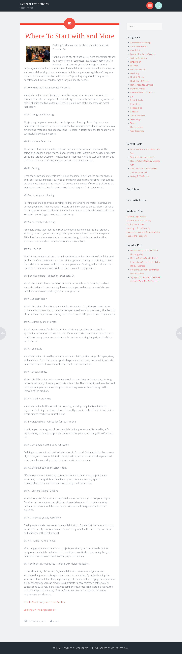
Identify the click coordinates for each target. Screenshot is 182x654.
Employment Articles (135, 224)
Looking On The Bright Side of (39, 609)
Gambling (134, 73)
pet (131, 96)
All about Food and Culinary (139, 220)
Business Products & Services (142, 54)
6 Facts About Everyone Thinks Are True (45, 602)
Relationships (136, 108)
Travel (133, 123)
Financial (134, 65)
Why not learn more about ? (142, 157)
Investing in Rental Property (138, 228)
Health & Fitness (137, 77)
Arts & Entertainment (139, 46)
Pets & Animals (136, 100)
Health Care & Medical (139, 81)
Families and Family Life (137, 235)
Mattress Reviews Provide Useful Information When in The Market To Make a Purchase (145, 262)
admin (56, 621)
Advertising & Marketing (140, 42)
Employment (135, 61)
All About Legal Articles (136, 216)
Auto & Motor (136, 50)
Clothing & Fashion (138, 58)
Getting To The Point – (139, 176)
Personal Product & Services (142, 92)
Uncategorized (136, 127)
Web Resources (137, 131)
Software (134, 111)
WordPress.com (120, 648)
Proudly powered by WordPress (70, 648)
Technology (135, 119)
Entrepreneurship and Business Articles (143, 232)
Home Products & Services (141, 84)
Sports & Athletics (137, 115)
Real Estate (135, 104)
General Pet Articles (34, 4)
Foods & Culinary (137, 69)
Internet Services (137, 88)
